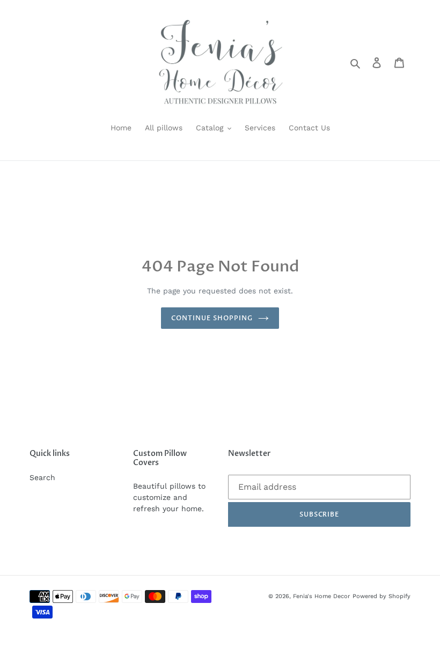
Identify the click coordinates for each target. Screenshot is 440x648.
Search (42, 477)
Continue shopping (211, 318)
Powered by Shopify (381, 596)
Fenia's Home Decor (321, 596)
